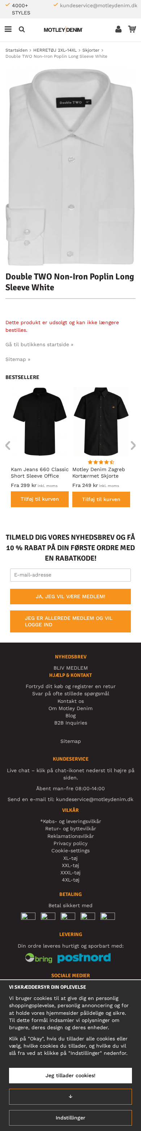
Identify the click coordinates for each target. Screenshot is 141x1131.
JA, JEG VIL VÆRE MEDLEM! (70, 596)
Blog (70, 715)
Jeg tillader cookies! (70, 1075)
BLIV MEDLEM (71, 668)
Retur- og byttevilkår (70, 828)
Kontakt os (70, 701)
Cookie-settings (70, 850)
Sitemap (70, 741)
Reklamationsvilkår (70, 836)
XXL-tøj (70, 865)
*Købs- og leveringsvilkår (70, 821)
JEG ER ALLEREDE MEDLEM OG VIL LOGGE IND (68, 621)
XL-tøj (70, 858)
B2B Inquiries (70, 723)
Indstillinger (70, 1118)
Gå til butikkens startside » (39, 344)
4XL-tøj (71, 880)
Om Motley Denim (70, 708)
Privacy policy (70, 843)
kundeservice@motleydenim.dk (98, 5)
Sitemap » (17, 359)
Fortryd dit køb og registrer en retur (71, 686)
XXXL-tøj (70, 872)
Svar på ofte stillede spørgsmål (70, 693)
